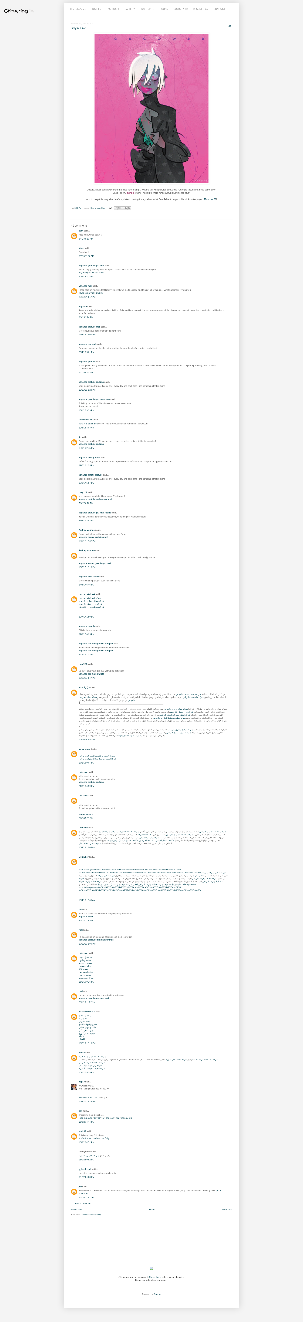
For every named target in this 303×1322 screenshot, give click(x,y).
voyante (83, 306)
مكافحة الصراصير (146, 840)
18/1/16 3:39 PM (86, 410)
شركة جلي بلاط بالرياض (193, 697)
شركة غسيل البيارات (105, 884)
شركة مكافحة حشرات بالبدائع (205, 1059)
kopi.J (82, 1082)
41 (229, 26)
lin (80, 437)
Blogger (157, 1294)
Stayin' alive (78, 28)
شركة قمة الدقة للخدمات (90, 598)
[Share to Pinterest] (129, 208)
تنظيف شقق (95, 843)
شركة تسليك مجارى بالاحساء (91, 601)
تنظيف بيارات (198, 875)
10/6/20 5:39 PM (86, 1072)
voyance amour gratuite (91, 475)
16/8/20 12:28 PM (87, 1101)
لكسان (82, 1039)
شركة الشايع (104, 831)
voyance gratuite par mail (91, 265)
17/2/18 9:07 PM (86, 763)
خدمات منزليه (85, 749)
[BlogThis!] (119, 208)
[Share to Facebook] (126, 208)
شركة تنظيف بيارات (106, 875)
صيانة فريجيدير (85, 963)
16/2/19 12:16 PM (87, 1043)
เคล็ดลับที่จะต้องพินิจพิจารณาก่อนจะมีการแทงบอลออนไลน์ (105, 1118)
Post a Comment (83, 1203)
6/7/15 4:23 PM (86, 372)
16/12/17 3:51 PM (87, 739)
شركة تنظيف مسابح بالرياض (178, 732)
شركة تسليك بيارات (93, 881)
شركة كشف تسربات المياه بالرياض (174, 715)
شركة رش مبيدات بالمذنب (90, 1065)
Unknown (83, 772)
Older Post (227, 1209)
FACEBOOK (112, 9)
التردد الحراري (85, 1169)
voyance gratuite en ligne (91, 382)
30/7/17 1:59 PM (86, 617)
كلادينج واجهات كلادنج (88, 1024)
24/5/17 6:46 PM (86, 585)
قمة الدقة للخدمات (87, 594)
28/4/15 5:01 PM (86, 352)
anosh (82, 1052)
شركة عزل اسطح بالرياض (181, 712)
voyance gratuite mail (89, 327)
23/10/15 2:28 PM (87, 390)
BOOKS (164, 9)
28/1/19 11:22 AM (87, 1002)
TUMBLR (96, 9)
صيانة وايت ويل (85, 957)
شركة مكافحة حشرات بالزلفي (92, 1062)
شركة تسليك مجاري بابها (130, 735)
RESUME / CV (200, 9)
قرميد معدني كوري (87, 1033)
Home (152, 1209)
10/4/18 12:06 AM (87, 900)
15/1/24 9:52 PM (86, 1160)
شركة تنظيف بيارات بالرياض (213, 872)
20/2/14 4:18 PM (86, 276)
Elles (103, 208)
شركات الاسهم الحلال (89, 1155)
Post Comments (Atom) (91, 1214)
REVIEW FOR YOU (88, 1097)
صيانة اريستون (85, 966)
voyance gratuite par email (91, 272)
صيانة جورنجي (85, 975)
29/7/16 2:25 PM (86, 465)
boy (80, 1111)
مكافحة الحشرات (145, 834)
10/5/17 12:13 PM (87, 567)
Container (84, 827)
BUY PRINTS (147, 9)
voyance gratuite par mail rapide (95, 513)
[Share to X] (122, 208)
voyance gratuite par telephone (94, 399)
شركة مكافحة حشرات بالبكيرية (92, 1056)
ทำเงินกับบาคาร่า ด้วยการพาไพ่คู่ (94, 1138)
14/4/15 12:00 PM (87, 334)
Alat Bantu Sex (86, 419)
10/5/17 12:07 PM (87, 541)
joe (80, 1186)
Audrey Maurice (87, 530)
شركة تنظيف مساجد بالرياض (188, 694)
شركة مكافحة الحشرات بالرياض (125, 831)
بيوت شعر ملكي (86, 1030)
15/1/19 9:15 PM (86, 982)
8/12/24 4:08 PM (86, 1177)
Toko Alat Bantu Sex (88, 424)
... (232, 9)
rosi (81, 909)
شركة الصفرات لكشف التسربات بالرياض (97, 756)
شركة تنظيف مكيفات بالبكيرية (92, 1068)
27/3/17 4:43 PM (86, 520)
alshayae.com (189, 884)
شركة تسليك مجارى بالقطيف (91, 607)
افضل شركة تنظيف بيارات (126, 884)
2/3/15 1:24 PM (86, 317)
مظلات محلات (85, 1015)
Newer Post (76, 1209)
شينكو (81, 1036)
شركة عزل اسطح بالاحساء (90, 604)
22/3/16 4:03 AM (86, 428)
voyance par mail (87, 344)
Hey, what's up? (78, 9)
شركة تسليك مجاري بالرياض (180, 729)
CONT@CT (219, 9)
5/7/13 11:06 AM (86, 256)
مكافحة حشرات (131, 840)
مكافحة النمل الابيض (165, 840)
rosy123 (83, 492)
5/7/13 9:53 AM (86, 239)
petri (81, 231)
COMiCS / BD (180, 9)
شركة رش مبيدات (115, 840)
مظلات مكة (84, 1018)
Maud (81, 248)
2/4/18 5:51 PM (86, 818)
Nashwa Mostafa (87, 1011)
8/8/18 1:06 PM (86, 920)
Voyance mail (85, 286)
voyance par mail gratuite (91, 293)
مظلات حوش (84, 1021)
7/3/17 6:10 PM (86, 503)
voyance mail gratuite (89, 457)
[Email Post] (110, 208)
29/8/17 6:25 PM (86, 634)
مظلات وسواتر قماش (88, 1027)
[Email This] (116, 208)
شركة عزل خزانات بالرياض (176, 709)
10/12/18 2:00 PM (87, 944)
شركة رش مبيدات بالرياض (147, 837)
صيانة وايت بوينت (86, 978)
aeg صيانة (83, 969)
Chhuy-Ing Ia (155, 1277)
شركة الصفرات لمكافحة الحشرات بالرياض (97, 759)
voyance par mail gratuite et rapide (96, 643)
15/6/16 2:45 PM (86, 448)
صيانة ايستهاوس (86, 972)
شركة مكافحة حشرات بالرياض (212, 831)
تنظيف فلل (83, 843)
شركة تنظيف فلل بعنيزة (176, 1059)
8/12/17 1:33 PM (86, 654)
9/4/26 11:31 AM (86, 1197)
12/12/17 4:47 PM (87, 678)
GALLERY (129, 9)
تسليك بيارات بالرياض (147, 884)
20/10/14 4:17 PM (87, 297)
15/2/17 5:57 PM (86, 483)
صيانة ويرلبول (85, 960)
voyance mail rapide (89, 576)
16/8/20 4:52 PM (86, 1142)
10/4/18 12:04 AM (87, 847)
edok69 (82, 1131)
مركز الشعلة (84, 687)
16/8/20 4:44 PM (86, 1122)
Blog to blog (95, 208)
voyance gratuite (87, 361)
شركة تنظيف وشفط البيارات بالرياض (169, 718)
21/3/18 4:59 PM (86, 786)
